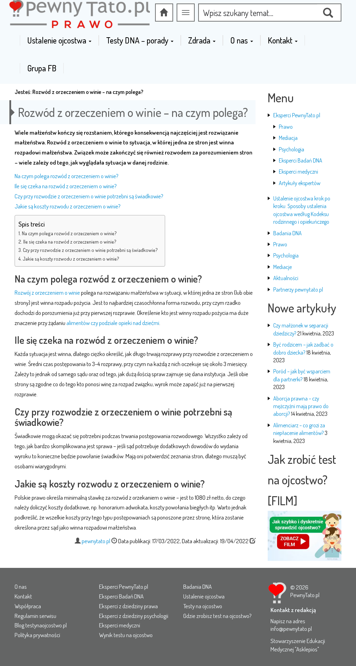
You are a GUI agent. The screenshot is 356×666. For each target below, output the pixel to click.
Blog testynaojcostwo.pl (41, 625)
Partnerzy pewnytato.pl (298, 289)
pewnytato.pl (96, 541)
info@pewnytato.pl (291, 628)
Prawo (286, 126)
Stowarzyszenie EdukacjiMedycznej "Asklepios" (297, 645)
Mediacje (282, 266)
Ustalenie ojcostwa (57, 40)
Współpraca (28, 606)
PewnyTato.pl (304, 594)
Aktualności (285, 278)
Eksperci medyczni (298, 171)
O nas (240, 40)
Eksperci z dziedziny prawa (128, 606)
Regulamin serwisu (35, 615)
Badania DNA (287, 233)
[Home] (164, 12)
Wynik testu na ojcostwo (126, 635)
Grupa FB (41, 68)
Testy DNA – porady (138, 40)
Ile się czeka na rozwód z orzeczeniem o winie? (66, 186)
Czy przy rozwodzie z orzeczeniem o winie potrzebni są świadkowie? (89, 196)
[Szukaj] (329, 12)
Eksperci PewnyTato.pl (296, 115)
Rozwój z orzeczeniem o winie (47, 292)
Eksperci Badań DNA (300, 160)
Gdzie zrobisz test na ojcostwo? (217, 615)
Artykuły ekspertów (300, 183)
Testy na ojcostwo (202, 606)
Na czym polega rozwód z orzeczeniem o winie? (67, 176)
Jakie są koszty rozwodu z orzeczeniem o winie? (68, 206)
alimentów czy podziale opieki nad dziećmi (112, 322)
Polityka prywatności (37, 635)
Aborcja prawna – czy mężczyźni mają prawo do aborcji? (301, 406)
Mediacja (288, 137)
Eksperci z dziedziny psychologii (133, 615)
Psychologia (291, 149)
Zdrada (200, 40)
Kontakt (281, 40)
